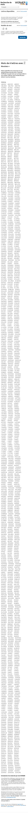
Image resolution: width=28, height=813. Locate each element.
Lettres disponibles (7, 11)
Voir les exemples (24, 11)
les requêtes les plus (11, 797)
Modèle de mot (6, 25)
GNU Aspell (22, 805)
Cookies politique (10, 806)
